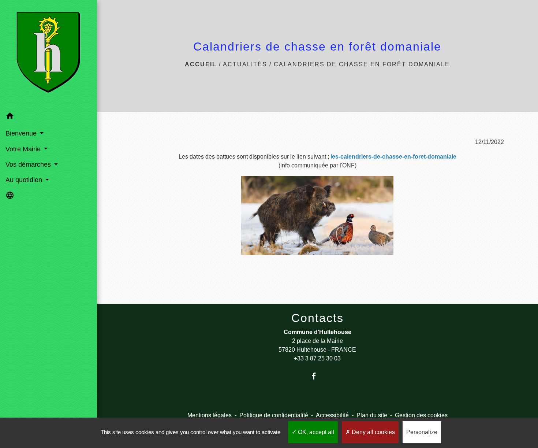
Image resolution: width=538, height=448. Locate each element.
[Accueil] (48, 54)
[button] (48, 117)
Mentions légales (209, 415)
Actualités (245, 64)
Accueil (201, 64)
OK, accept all (315, 432)
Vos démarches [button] (29, 164)
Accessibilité (332, 415)
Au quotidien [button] (24, 180)
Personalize (421, 432)
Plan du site (371, 415)
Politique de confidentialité (273, 415)
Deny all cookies (372, 432)
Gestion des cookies (421, 415)
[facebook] (317, 376)
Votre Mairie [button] (23, 149)
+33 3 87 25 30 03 (317, 358)
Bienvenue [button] (21, 133)
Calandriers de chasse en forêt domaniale (362, 64)
